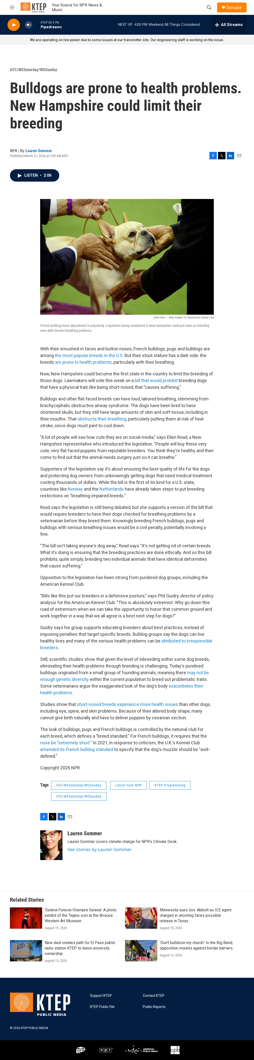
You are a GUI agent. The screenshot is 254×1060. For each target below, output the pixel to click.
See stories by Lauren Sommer (99, 849)
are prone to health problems (83, 362)
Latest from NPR (128, 785)
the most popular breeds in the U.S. (89, 355)
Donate (234, 7)
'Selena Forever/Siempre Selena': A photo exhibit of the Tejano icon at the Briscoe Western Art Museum (81, 915)
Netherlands (111, 489)
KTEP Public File (102, 1007)
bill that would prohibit (156, 380)
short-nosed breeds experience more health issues (127, 704)
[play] (14, 25)
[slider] (36, 24)
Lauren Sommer (39, 150)
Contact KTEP (153, 996)
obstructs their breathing (101, 418)
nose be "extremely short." (66, 742)
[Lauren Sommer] (51, 845)
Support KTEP (101, 996)
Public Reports (154, 1007)
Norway (75, 489)
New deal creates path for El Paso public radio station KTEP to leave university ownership (80, 948)
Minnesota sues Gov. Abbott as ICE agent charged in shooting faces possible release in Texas (195, 915)
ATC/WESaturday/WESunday (33, 69)
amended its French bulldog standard (76, 749)
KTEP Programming (170, 785)
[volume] (28, 24)
